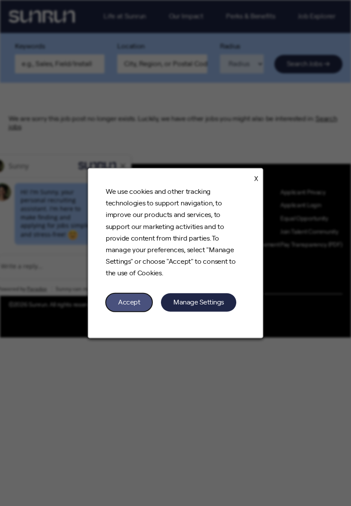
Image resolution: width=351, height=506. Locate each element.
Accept (129, 301)
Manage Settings (198, 301)
